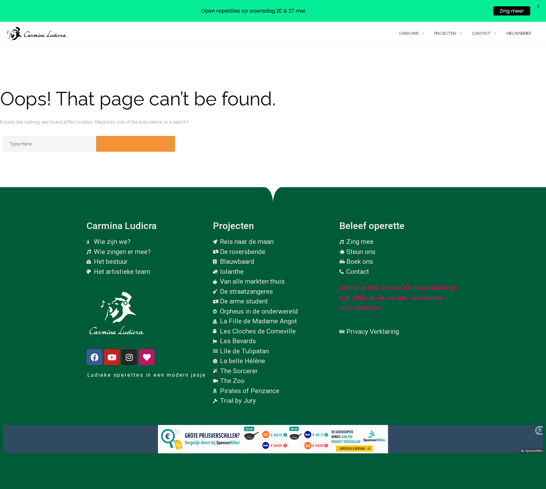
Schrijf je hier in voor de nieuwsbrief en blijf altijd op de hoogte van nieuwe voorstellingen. (398, 297)
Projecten (445, 33)
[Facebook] (94, 357)
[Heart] (147, 357)
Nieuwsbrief (519, 33)
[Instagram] (129, 357)
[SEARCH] (135, 144)
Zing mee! (512, 11)
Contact (481, 33)
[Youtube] (112, 357)
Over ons (408, 33)
